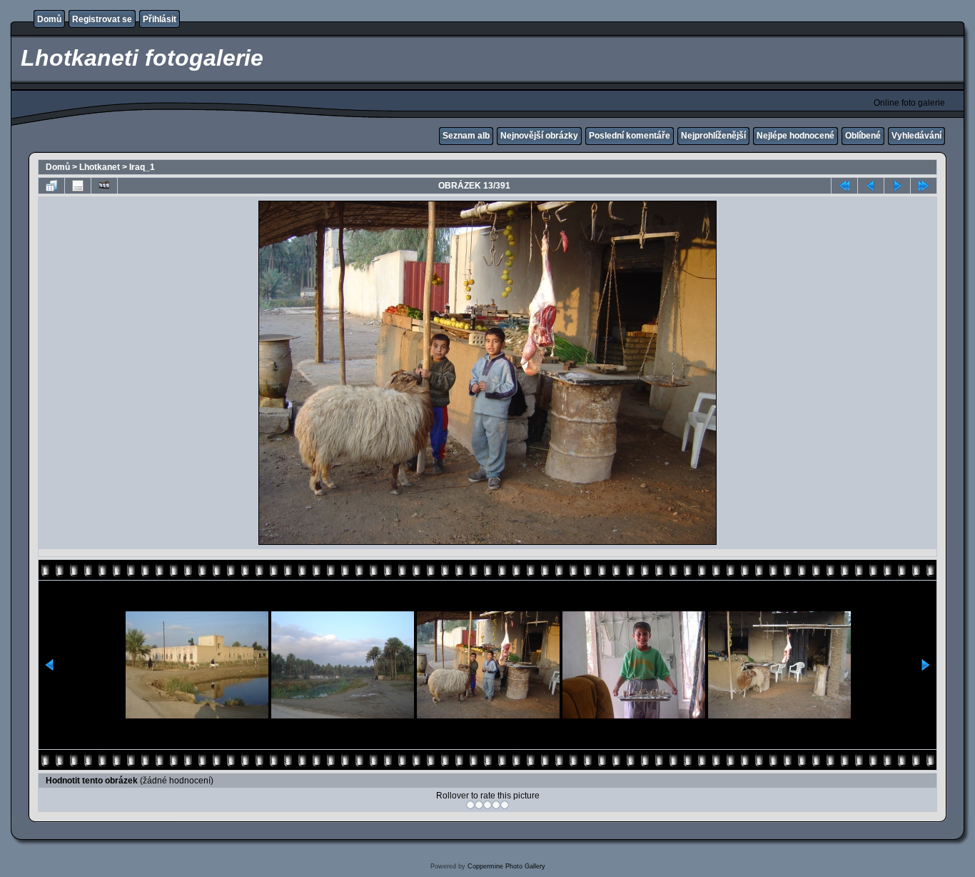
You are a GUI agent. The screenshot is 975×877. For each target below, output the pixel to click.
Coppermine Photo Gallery (506, 866)
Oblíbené (863, 136)
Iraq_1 (142, 167)
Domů (49, 19)
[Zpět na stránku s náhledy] (51, 186)
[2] (479, 805)
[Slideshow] (104, 186)
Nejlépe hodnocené (795, 136)
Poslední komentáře (629, 136)
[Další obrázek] (897, 186)
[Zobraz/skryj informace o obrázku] (78, 186)
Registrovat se (102, 19)
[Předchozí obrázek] (871, 186)
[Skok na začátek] (844, 186)
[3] (487, 805)
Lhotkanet (99, 167)
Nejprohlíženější (713, 136)
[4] (496, 805)
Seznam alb (466, 136)
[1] (470, 805)
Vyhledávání (916, 136)
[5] (504, 805)
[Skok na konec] (923, 186)
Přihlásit (159, 19)
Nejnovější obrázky (539, 136)
